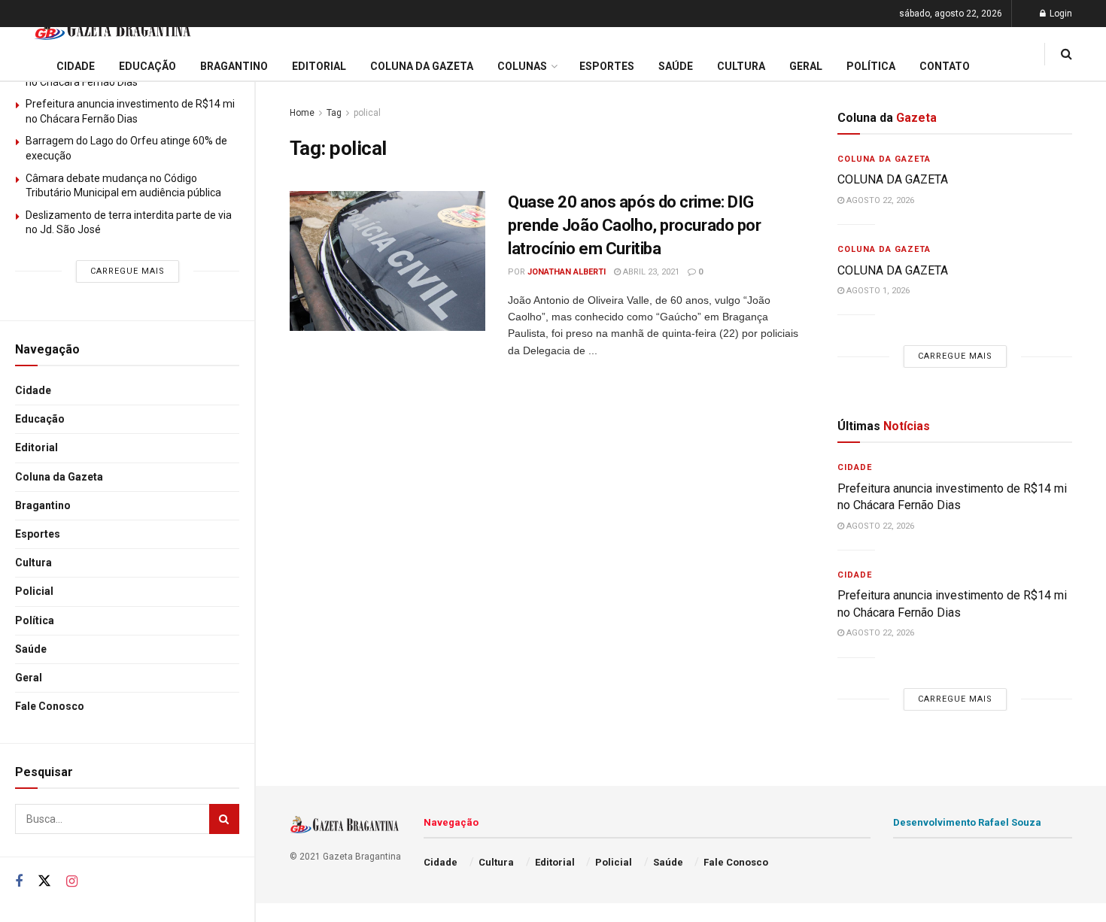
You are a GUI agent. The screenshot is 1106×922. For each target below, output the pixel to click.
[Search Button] (224, 819)
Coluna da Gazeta (59, 477)
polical (367, 113)
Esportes (37, 534)
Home (302, 113)
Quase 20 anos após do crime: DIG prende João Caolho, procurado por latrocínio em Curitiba (634, 225)
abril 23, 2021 (650, 272)
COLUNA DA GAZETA (892, 179)
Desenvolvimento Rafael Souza (967, 822)
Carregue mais (127, 271)
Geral (28, 678)
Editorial (36, 447)
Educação (40, 419)
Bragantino (43, 505)
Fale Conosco (49, 706)
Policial (34, 591)
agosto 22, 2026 (879, 200)
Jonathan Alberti (566, 272)
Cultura (33, 563)
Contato (944, 66)
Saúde (31, 649)
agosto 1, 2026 (877, 291)
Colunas (522, 66)
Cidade (33, 390)
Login (1059, 13)
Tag (334, 113)
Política (34, 620)
